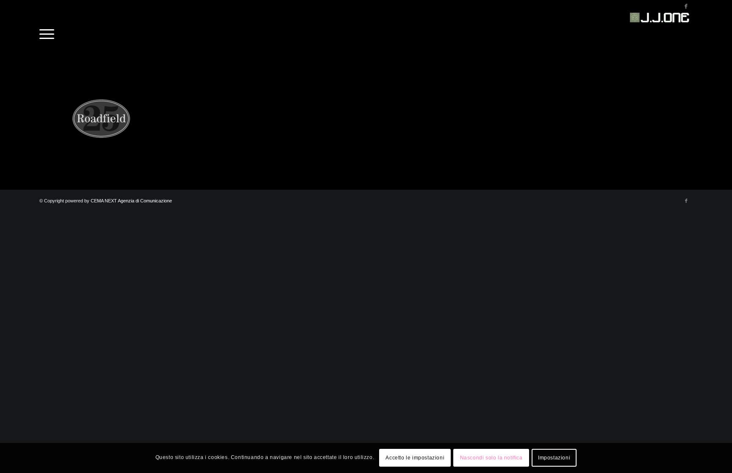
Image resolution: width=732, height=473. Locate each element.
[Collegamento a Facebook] (686, 6)
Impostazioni (554, 458)
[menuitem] (47, 32)
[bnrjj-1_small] (661, 32)
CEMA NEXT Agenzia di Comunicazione (131, 200)
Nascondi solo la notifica (491, 458)
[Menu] (47, 32)
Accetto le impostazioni (414, 458)
